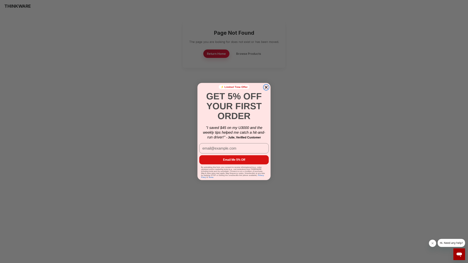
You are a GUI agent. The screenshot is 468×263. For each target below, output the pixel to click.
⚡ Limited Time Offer (234, 86)
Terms (210, 177)
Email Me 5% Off (234, 159)
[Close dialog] (266, 87)
